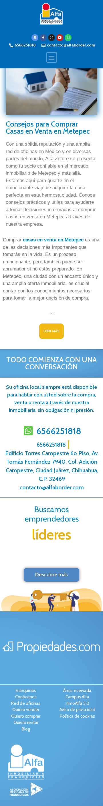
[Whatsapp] (68, 37)
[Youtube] (59, 37)
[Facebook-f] (43, 37)
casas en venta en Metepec (54, 240)
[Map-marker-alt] (34, 37)
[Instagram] (51, 37)
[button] (51, 57)
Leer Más (51, 331)
